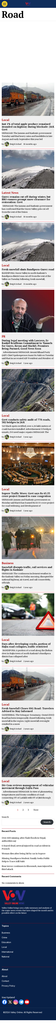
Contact (5, 981)
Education (6, 942)
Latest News (10, 192)
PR (3, 336)
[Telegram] (21, 1002)
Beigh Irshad (15, 144)
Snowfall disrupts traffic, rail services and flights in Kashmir (27, 568)
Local (5, 120)
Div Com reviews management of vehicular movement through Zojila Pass (28, 786)
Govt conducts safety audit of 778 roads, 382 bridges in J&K (26, 421)
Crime (4, 937)
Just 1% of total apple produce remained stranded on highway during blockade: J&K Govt (28, 127)
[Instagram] (15, 1002)
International (7, 952)
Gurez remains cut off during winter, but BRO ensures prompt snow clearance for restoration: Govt (26, 199)
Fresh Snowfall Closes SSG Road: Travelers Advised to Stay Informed (28, 709)
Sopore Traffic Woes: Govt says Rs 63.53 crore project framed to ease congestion (26, 494)
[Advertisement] (28, 50)
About (4, 976)
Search (5, 817)
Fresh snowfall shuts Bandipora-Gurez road (28, 269)
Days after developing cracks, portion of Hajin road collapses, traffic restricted (26, 645)
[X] (10, 1002)
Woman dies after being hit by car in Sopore (23, 853)
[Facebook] (4, 1002)
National (5, 956)
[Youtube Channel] (26, 1002)
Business (7, 563)
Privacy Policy (8, 986)
